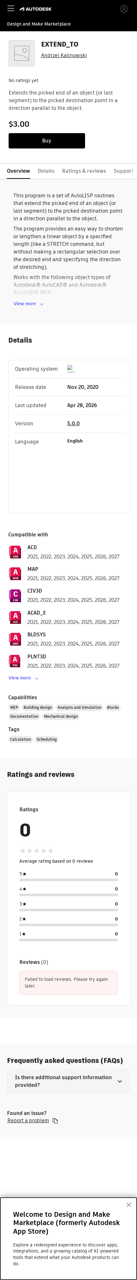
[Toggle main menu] (11, 8)
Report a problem (28, 1120)
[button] (68, 1081)
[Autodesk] (36, 9)
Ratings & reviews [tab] (84, 171)
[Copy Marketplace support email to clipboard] (55, 1120)
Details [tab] (46, 171)
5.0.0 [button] (73, 423)
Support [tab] (123, 171)
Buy (46, 140)
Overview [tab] (18, 171)
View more (25, 303)
